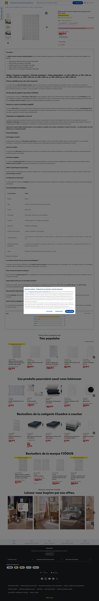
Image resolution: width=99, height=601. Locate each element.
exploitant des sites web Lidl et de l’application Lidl (39, 291)
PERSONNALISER (58, 311)
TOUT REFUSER (49, 311)
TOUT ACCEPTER (69, 311)
